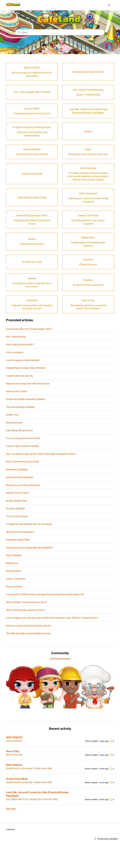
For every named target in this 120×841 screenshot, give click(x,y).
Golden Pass (12, 414)
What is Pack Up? (14, 740)
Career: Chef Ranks (15, 578)
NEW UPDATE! (14, 737)
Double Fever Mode (17, 778)
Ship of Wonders (14, 555)
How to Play (12, 751)
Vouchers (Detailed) (15, 508)
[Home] (13, 5)
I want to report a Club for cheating (22, 445)
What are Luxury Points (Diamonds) (23, 484)
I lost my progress (14, 352)
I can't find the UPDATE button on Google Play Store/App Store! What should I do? (45, 594)
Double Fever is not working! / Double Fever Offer (29, 768)
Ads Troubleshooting (15, 336)
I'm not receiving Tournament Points (23, 438)
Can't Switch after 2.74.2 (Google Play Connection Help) (32, 799)
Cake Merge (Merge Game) (19, 430)
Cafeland (10, 829)
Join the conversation (60, 658)
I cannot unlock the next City (19, 375)
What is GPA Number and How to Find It (25, 609)
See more (10, 808)
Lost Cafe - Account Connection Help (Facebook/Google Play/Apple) (37, 793)
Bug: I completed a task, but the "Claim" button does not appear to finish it (41, 453)
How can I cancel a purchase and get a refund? (28, 625)
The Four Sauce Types (17, 516)
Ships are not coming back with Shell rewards (27, 383)
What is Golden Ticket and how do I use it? (26, 602)
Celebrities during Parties (18, 539)
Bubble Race (12, 563)
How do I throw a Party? (17, 492)
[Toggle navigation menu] (109, 5)
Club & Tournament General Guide (22, 461)
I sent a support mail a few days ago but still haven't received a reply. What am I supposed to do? (52, 617)
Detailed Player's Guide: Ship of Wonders (25, 367)
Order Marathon (13, 570)
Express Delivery (14, 586)
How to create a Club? (16, 391)
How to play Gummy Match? (20, 344)
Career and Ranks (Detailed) (19, 477)
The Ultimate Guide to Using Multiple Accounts (28, 633)
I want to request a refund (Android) (23, 360)
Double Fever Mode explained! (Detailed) (25, 399)
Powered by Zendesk (107, 838)
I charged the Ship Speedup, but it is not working (29, 523)
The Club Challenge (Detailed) (20, 406)
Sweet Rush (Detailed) (17, 469)
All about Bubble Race (16, 500)
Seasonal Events (14, 422)
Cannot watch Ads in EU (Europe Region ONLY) (29, 328)
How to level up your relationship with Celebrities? (29, 547)
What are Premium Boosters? (20, 531)
